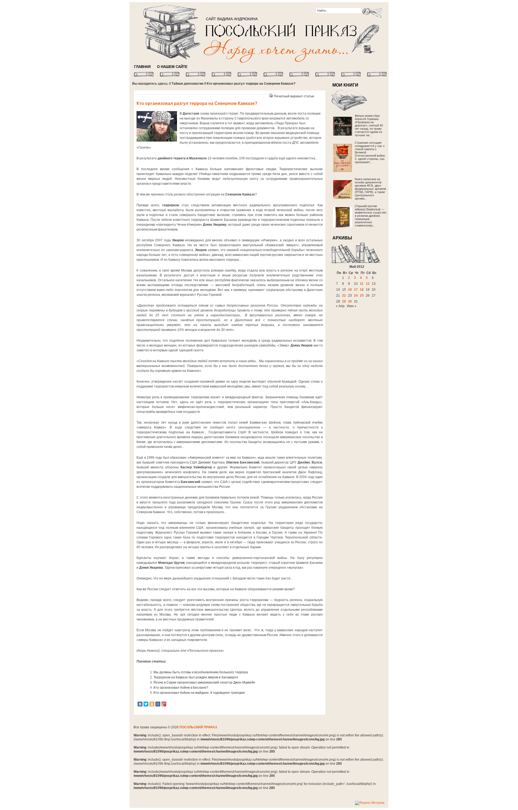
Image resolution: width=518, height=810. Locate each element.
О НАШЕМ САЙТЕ (172, 67)
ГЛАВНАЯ (142, 67)
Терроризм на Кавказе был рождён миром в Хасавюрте (196, 677)
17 (356, 289)
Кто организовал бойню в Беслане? (181, 687)
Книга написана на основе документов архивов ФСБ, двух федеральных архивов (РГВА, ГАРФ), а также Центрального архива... (370, 188)
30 (350, 301)
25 (362, 295)
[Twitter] (146, 704)
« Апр (340, 306)
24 (356, 295)
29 (344, 301)
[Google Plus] (163, 704)
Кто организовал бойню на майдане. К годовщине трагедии (199, 693)
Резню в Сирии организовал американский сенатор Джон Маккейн (204, 682)
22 (344, 295)
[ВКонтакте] (140, 704)
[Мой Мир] (157, 704)
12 (368, 284)
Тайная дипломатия (187, 83)
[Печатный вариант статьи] (271, 96)
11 (361, 284)
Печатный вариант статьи (294, 96)
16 (350, 289)
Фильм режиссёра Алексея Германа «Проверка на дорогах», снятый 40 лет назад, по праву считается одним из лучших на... (369, 125)
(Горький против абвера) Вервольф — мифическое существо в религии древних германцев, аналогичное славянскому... (370, 215)
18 (362, 289)
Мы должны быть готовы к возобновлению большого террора (201, 672)
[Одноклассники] (151, 704)
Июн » (351, 306)
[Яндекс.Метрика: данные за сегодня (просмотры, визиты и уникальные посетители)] (369, 803)
